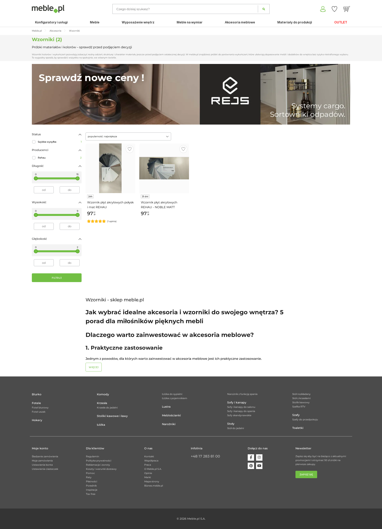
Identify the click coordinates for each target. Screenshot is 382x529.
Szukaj (263, 9)
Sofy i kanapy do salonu (241, 406)
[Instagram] (259, 457)
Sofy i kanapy (236, 402)
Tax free (90, 493)
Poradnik (91, 485)
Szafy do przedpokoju (305, 419)
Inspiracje (91, 489)
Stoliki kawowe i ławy (112, 416)
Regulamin (92, 456)
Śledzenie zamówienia (45, 456)
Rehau (60, 157)
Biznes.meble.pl (153, 485)
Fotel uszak (38, 411)
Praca (147, 464)
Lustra (166, 406)
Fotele (36, 403)
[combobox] (128, 136)
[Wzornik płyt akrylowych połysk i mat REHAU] (110, 168)
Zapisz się (306, 474)
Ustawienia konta (42, 464)
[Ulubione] (334, 9)
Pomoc (90, 473)
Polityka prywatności (98, 460)
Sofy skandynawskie (239, 415)
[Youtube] (259, 466)
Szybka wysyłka (60, 141)
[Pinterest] (251, 466)
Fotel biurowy (40, 407)
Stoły (230, 424)
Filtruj (57, 277)
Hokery (37, 420)
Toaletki (297, 428)
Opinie (148, 473)
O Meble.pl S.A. (153, 468)
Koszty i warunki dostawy (101, 468)
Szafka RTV (298, 406)
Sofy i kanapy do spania (241, 411)
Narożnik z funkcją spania (242, 394)
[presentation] (38, 94)
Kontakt (149, 456)
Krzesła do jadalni (107, 407)
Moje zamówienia (42, 460)
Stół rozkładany (301, 394)
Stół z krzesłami (301, 398)
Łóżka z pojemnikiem (174, 398)
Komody (103, 394)
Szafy (296, 415)
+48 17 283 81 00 (205, 456)
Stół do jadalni (235, 428)
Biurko (36, 394)
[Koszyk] (346, 9)
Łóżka (101, 424)
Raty (89, 477)
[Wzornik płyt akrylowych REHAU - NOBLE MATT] (164, 168)
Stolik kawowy (301, 402)
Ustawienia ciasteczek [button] (45, 468)
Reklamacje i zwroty (98, 464)
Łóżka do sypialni (172, 394)
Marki (147, 477)
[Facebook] (251, 457)
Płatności (91, 481)
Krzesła (102, 403)
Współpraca (151, 460)
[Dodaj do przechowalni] (129, 149)
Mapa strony (151, 481)
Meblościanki (171, 415)
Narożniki (168, 424)
